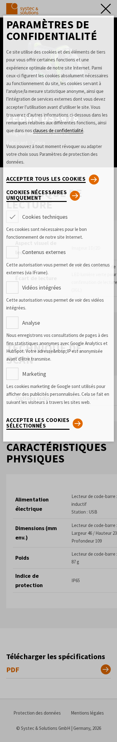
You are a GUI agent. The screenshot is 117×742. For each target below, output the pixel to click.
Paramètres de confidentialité (51, 30)
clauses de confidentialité (58, 130)
